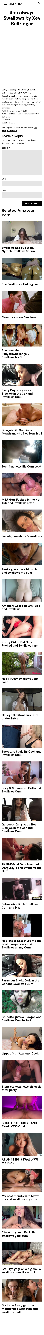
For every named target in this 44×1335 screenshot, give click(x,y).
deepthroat (27, 99)
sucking (22, 105)
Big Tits (16, 90)
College (5, 93)
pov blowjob (12, 105)
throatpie (6, 108)
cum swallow (15, 99)
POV (25, 93)
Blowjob (32, 90)
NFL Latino (15, 4)
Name (5, 179)
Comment (6, 148)
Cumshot (14, 93)
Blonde (24, 90)
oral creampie (25, 102)
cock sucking (23, 96)
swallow (30, 105)
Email (5, 190)
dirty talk (14, 102)
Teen (29, 93)
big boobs (12, 96)
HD (20, 93)
